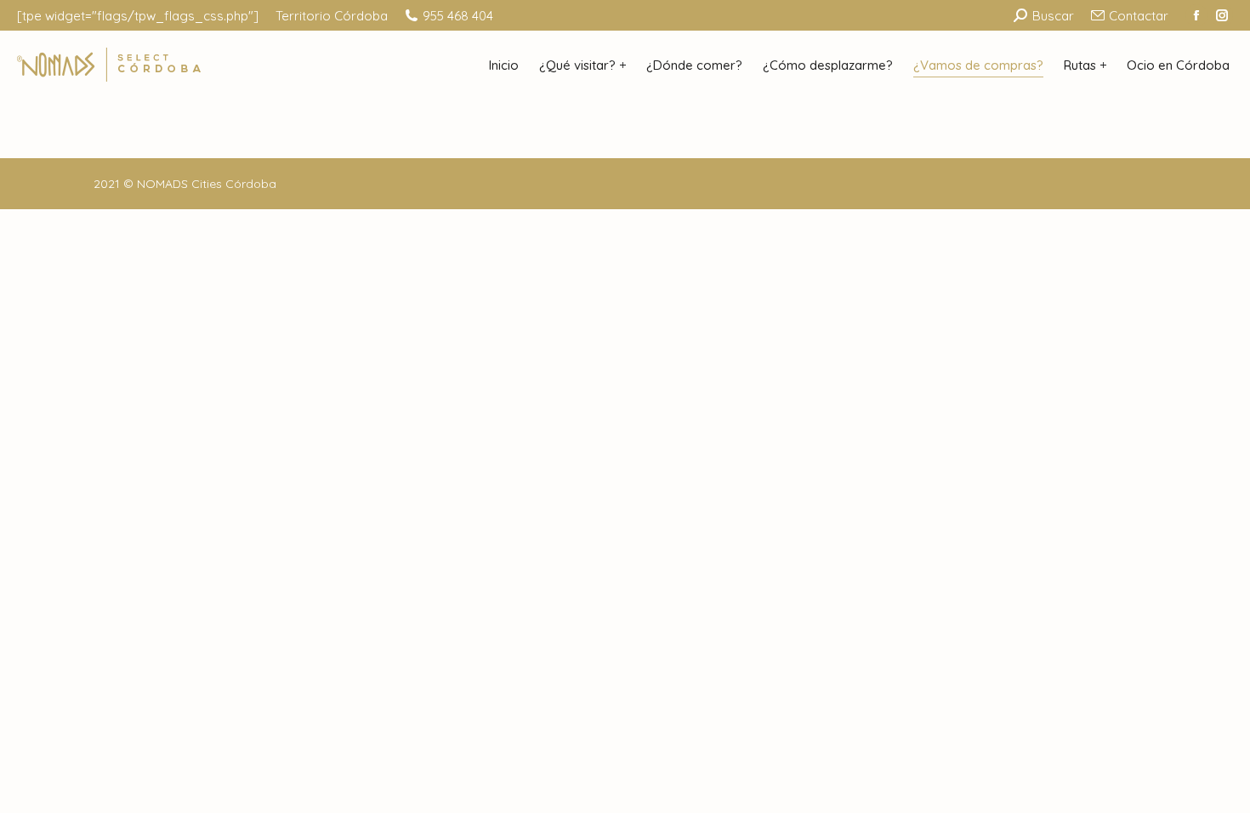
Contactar (1138, 16)
